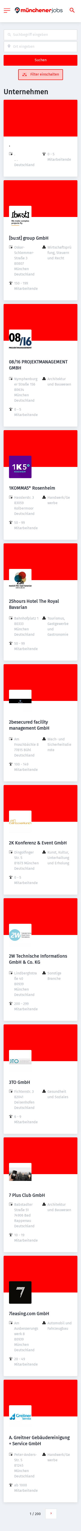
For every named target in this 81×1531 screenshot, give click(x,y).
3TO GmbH (19, 1082)
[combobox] (40, 34)
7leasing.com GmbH (29, 1313)
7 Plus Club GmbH (27, 1195)
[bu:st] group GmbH (29, 238)
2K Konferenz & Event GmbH (38, 843)
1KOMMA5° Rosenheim (32, 488)
